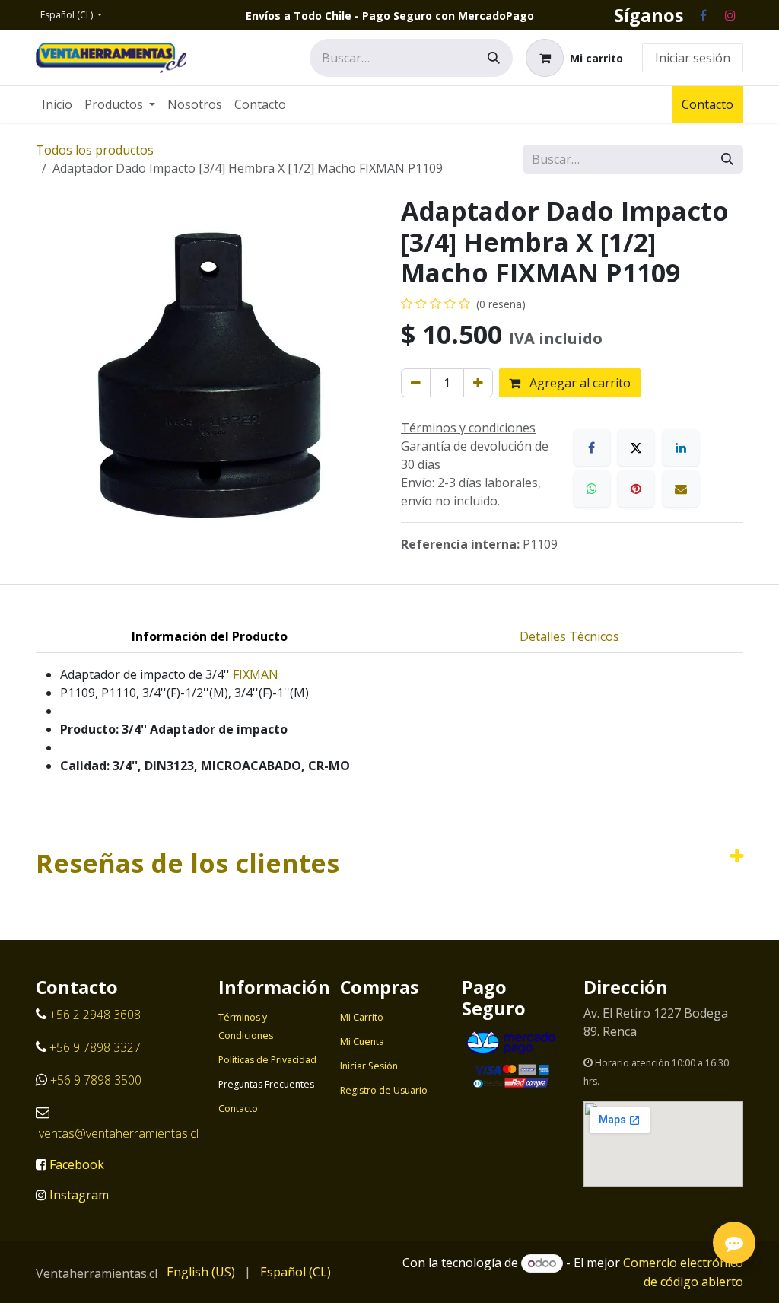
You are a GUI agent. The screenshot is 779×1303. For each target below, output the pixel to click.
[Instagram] (730, 15)
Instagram (79, 1195)
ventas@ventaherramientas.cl (119, 1133)
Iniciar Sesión (369, 1065)
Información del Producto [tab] (210, 636)
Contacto (707, 104)
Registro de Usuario (384, 1090)
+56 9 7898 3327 (95, 1047)
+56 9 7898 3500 (97, 1080)
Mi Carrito (361, 1017)
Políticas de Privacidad (267, 1059)
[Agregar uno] (478, 382)
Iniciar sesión (692, 57)
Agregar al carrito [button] (578, 382)
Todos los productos (95, 150)
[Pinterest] (636, 488)
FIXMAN (255, 674)
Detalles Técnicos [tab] (569, 636)
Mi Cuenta (362, 1041)
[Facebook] (703, 15)
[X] (636, 447)
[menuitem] (57, 104)
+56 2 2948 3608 (95, 1014)
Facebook (76, 1164)
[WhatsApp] (592, 488)
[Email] (681, 488)
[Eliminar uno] (416, 382)
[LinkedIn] (681, 447)
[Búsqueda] (494, 58)
